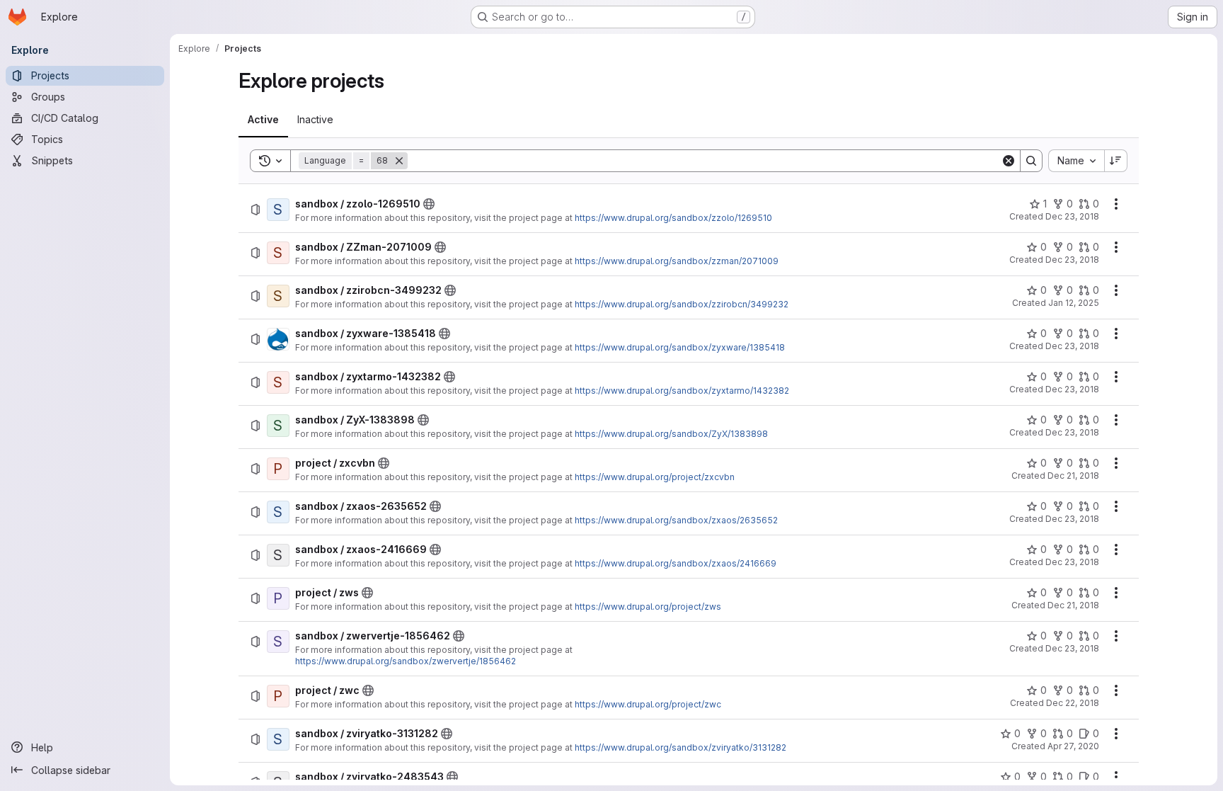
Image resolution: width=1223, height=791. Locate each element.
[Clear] (1008, 160)
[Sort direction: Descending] (1116, 160)
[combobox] (1076, 160)
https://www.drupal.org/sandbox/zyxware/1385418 (680, 347)
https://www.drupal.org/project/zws (648, 606)
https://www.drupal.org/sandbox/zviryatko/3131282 (680, 747)
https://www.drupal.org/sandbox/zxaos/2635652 (676, 520)
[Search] (1031, 160)
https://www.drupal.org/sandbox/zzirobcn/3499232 (681, 304)
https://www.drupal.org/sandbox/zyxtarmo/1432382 (682, 390)
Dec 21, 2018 (1073, 475)
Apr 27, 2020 (1073, 746)
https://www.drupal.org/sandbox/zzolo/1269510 (673, 217)
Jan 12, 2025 (1073, 302)
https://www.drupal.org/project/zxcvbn (655, 477)
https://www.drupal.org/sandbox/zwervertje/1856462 (405, 661)
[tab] (263, 119)
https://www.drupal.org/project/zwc (648, 704)
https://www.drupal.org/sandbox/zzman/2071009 (677, 261)
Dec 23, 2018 (1072, 216)
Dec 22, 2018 (1072, 703)
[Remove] (399, 160)
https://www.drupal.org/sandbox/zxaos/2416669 (675, 563)
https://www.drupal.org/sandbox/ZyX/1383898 (671, 433)
